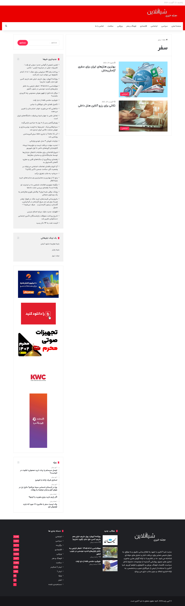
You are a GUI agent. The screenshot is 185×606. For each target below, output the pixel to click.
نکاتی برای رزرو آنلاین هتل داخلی (96, 106)
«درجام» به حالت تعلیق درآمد (46, 173)
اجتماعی (154, 26)
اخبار (60, 580)
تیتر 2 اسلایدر (56, 567)
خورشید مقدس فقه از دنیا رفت (45, 100)
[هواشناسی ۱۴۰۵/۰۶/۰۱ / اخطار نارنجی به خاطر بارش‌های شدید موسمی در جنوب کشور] (110, 552)
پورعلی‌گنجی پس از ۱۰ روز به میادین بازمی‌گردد (39, 122)
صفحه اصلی (176, 26)
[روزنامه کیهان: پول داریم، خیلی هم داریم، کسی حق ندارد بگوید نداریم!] (110, 540)
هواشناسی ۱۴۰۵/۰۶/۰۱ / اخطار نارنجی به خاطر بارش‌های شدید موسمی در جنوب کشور (85, 551)
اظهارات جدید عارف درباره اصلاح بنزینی (42, 211)
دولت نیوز (55, 256)
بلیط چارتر (55, 250)
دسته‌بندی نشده (55, 584)
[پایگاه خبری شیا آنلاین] (159, 14)
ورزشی (120, 26)
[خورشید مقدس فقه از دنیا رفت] (110, 565)
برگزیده (59, 545)
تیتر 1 (59, 571)
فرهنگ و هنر (131, 26)
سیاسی (164, 26)
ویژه (60, 575)
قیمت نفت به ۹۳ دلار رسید (47, 223)
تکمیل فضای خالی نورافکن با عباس (44, 104)
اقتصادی (143, 26)
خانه (164, 40)
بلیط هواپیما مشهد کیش (50, 244)
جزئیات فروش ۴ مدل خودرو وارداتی (44, 141)
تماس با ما (99, 26)
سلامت (110, 26)
